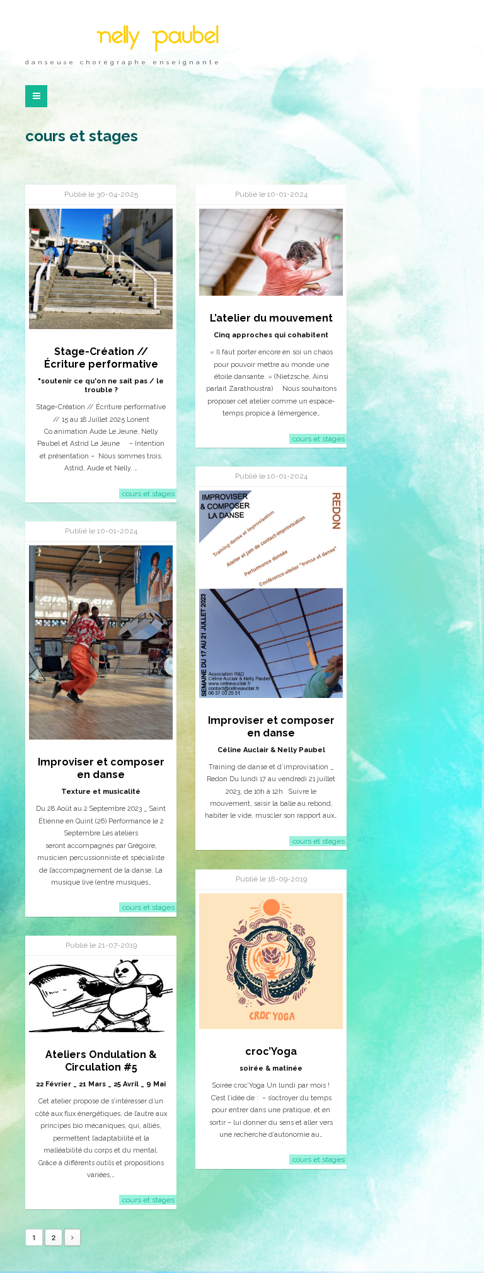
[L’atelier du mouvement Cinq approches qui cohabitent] (271, 252)
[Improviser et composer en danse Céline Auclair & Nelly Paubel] (271, 594)
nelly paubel (157, 37)
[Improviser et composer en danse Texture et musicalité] (100, 642)
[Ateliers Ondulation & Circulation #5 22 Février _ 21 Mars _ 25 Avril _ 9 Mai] (100, 996)
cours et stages (148, 493)
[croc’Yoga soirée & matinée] (271, 961)
